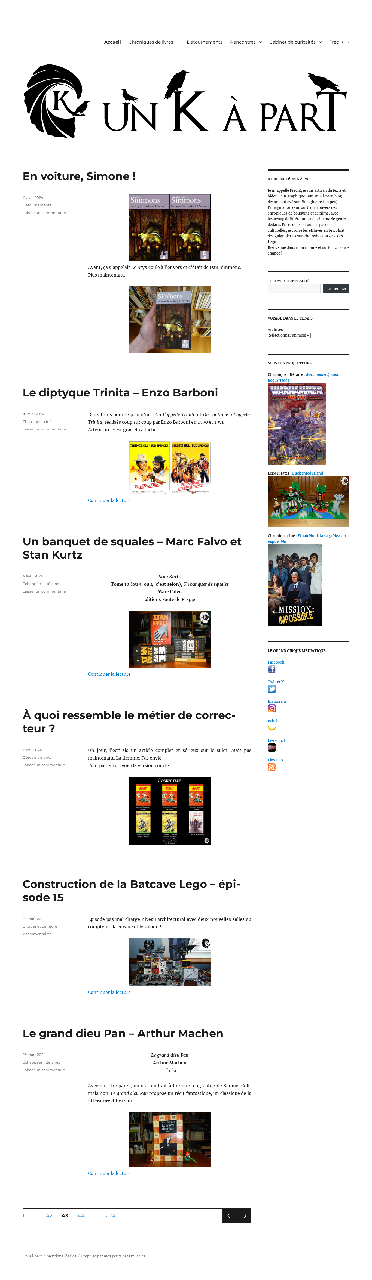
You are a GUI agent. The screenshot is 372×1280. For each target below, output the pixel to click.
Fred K (336, 42)
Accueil (112, 42)
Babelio (274, 721)
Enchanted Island (307, 473)
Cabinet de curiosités (292, 42)
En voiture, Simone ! (79, 176)
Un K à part (32, 1256)
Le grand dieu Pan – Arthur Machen (123, 1033)
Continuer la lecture (109, 500)
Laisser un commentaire (44, 212)
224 (112, 1215)
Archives (275, 329)
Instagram (277, 701)
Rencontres (243, 42)
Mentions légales (61, 1256)
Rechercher (336, 288)
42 (51, 1215)
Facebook (276, 662)
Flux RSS (275, 760)
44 (83, 1215)
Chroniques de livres (151, 42)
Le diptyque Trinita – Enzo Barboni (120, 392)
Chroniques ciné (37, 421)
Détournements (204, 42)
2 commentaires (37, 934)
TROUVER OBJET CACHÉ (288, 281)
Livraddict (276, 740)
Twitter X (276, 682)
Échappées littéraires (41, 583)
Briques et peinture (40, 926)
